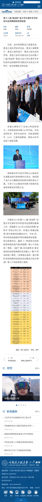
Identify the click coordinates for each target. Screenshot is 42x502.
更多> (37, 368)
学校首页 (18, 2)
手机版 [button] (17, 496)
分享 (28, 36)
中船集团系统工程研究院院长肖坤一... (19, 426)
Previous (4, 389)
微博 (5, 496)
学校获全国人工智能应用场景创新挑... (19, 442)
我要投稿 (23, 496)
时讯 (36, 12)
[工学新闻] (12, 5)
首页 (24, 12)
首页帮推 (36, 496)
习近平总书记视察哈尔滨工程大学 (17, 418)
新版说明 (29, 496)
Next (37, 389)
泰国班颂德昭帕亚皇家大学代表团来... (19, 434)
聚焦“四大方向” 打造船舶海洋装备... (18, 450)
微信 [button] (11, 496)
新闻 (30, 12)
